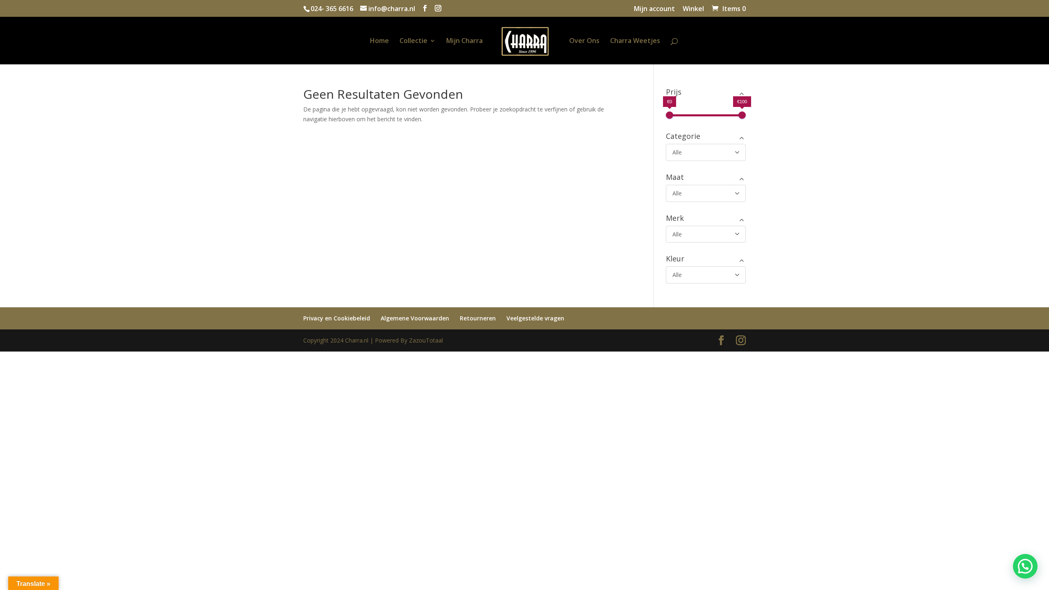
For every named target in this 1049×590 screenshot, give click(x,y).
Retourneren (478, 318)
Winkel (693, 9)
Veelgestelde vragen (535, 318)
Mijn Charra (464, 41)
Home (379, 41)
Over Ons (584, 41)
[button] (1025, 566)
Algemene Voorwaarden (415, 318)
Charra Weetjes (635, 41)
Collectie (413, 41)
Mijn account (654, 9)
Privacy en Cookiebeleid (336, 318)
